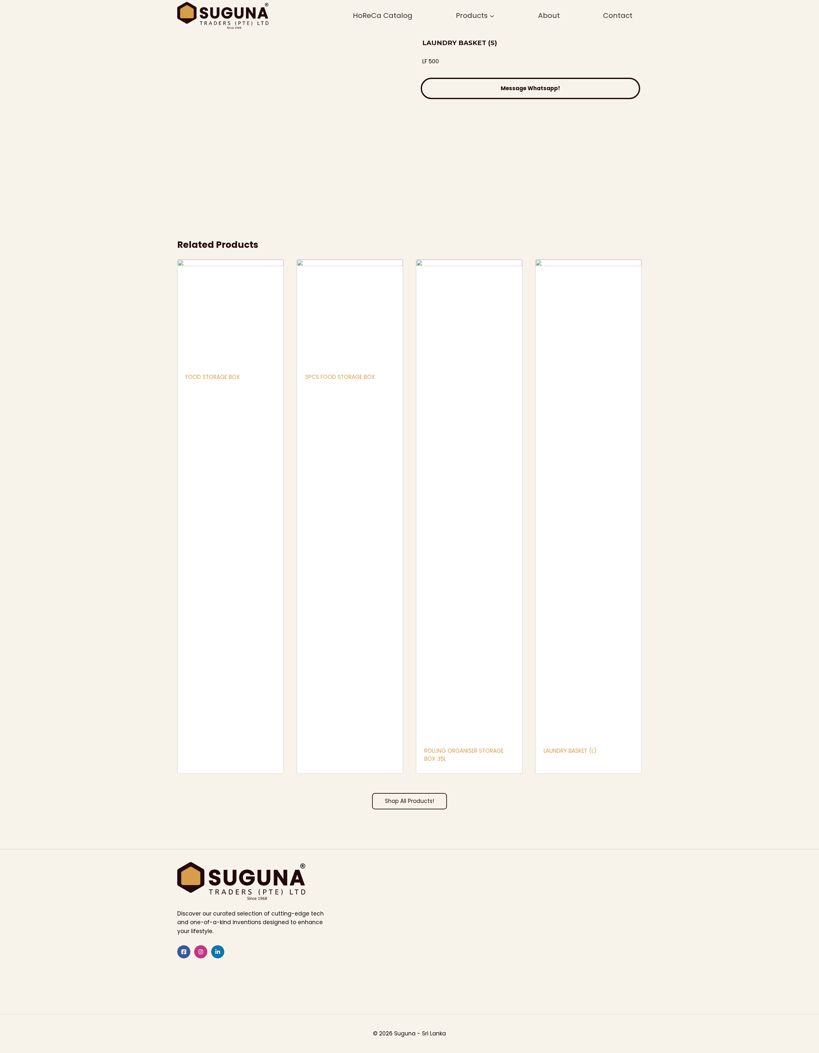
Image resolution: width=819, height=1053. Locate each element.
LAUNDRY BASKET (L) (570, 751)
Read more (200, 398)
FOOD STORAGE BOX (213, 377)
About (549, 15)
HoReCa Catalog (382, 15)
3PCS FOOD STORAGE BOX (340, 377)
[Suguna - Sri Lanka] (222, 15)
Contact (617, 15)
